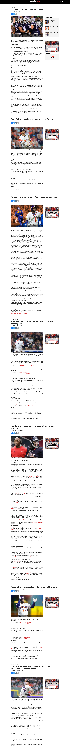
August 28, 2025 (27, 359)
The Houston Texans (14, 459)
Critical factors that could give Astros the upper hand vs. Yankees (54, 21)
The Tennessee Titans (32, 465)
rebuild (27, 573)
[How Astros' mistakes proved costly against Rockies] (27, 687)
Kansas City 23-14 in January (34, 476)
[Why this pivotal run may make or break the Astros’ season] (27, 216)
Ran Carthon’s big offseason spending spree (32, 572)
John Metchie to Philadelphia (37, 522)
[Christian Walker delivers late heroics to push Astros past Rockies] (27, 342)
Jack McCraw (13, 11)
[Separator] (16, 14)
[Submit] (64, 1)
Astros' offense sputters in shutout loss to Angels (32, 119)
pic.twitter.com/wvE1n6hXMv (21, 404)
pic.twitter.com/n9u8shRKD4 (27, 637)
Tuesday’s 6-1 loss (37, 653)
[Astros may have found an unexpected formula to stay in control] (47, 28)
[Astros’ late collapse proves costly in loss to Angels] (27, 138)
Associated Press (52, 23)
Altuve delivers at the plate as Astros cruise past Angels (54, 33)
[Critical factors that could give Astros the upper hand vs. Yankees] (47, 22)
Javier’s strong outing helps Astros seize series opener (34, 197)
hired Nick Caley (14, 508)
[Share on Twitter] (14, 14)
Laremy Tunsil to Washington (33, 513)
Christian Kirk (21, 519)
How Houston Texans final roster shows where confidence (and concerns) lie (30, 667)
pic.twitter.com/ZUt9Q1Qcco (30, 365)
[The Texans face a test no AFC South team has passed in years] (27, 447)
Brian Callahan (13, 567)
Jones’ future (17, 541)
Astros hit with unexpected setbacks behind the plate (34, 587)
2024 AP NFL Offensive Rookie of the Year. (22, 502)
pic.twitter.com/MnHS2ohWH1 (26, 622)
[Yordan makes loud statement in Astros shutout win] (27, 606)
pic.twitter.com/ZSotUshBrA (24, 357)
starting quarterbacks (23, 490)
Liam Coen (31, 548)
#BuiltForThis (22, 365)
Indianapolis (13, 527)
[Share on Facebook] (12, 14)
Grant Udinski (17, 556)
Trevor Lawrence (16, 561)
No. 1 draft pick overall (20, 493)
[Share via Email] (16, 123)
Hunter (12, 563)
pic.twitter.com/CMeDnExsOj (22, 372)
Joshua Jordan (58, 23)
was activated (22, 627)
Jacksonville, (24, 547)
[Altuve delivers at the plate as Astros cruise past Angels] (47, 34)
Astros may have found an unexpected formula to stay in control (54, 27)
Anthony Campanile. (34, 556)
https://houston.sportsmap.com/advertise (19, 313)
